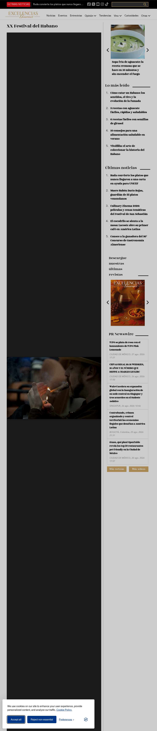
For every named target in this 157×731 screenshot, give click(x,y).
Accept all (16, 719)
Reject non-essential (42, 719)
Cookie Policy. (64, 710)
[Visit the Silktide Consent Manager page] (86, 719)
